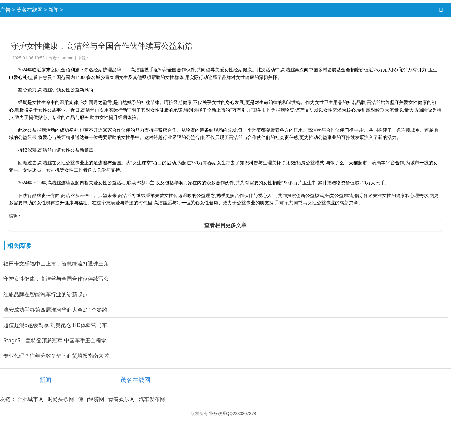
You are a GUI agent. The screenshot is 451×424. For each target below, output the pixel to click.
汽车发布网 (152, 399)
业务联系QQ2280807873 (232, 413)
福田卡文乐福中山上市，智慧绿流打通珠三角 (56, 263)
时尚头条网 (61, 399)
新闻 (53, 9)
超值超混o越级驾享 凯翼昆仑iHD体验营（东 (55, 325)
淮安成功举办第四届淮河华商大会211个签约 (55, 309)
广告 (5, 9)
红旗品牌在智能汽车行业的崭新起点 (45, 294)
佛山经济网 (91, 399)
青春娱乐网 (121, 399)
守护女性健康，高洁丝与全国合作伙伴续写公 (56, 278)
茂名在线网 (29, 9)
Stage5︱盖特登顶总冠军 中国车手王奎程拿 (54, 340)
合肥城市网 (30, 399)
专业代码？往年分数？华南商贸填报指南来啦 (56, 355)
